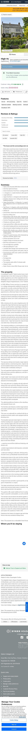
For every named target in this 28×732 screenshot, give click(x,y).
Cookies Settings (14, 720)
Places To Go (22, 5)
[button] (3, 34)
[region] (14, 714)
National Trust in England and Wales (16, 568)
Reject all (14, 724)
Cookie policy (22, 717)
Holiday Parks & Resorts (12, 5)
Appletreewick (22, 605)
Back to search (7, 14)
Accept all (14, 729)
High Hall (5, 59)
